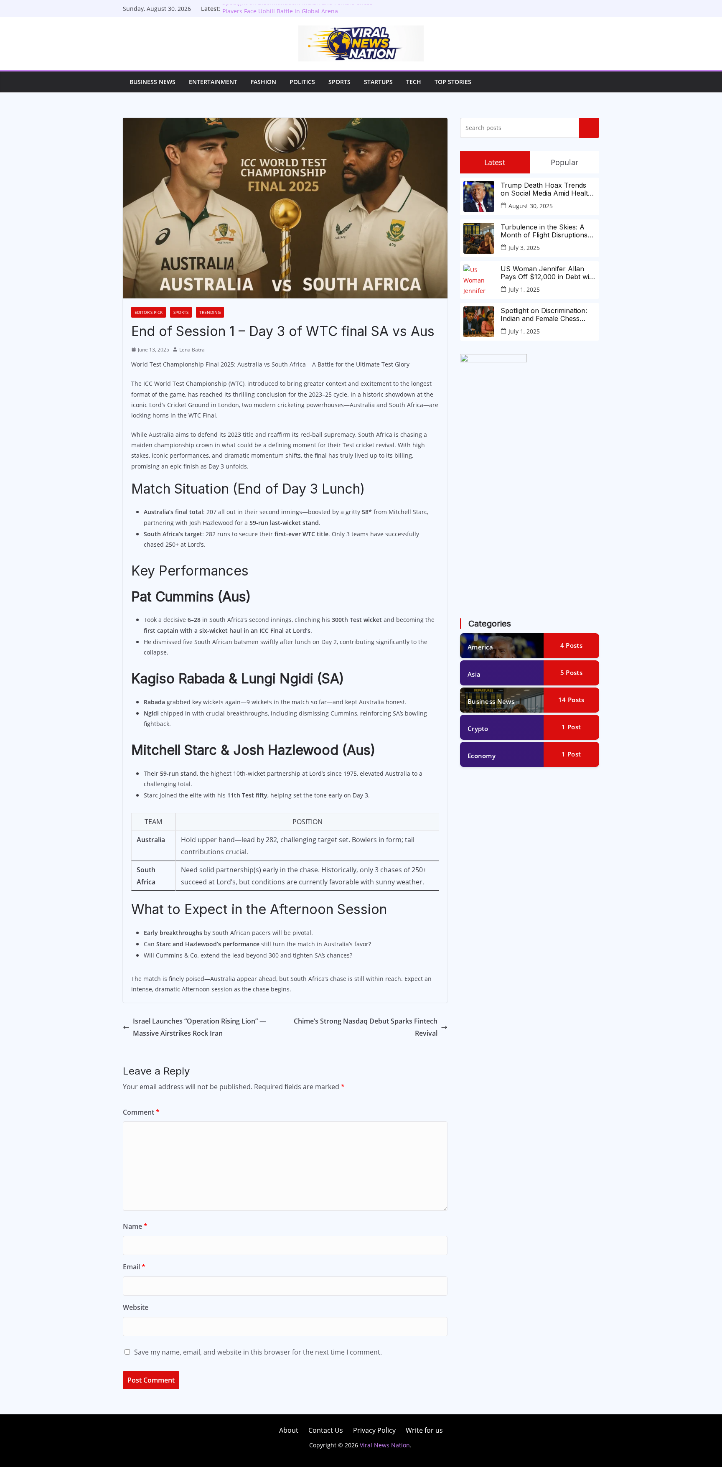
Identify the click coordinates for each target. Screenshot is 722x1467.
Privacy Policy (374, 1430)
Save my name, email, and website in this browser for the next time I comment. (258, 1352)
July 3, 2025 (524, 248)
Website (135, 1307)
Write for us (424, 1430)
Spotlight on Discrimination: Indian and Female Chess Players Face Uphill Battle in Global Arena (297, 13)
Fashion (263, 82)
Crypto (478, 728)
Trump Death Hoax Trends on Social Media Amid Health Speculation (546, 189)
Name (135, 1226)
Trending (210, 312)
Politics (302, 82)
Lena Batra (192, 349)
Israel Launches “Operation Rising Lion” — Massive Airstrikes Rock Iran (199, 1027)
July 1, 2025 (524, 289)
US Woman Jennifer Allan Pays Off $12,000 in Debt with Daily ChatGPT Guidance (548, 273)
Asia (474, 674)
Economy (482, 755)
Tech (413, 82)
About (288, 1430)
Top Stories (453, 82)
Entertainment (213, 82)
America (480, 647)
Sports (339, 82)
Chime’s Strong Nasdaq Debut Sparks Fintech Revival (365, 1027)
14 (571, 699)
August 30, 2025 (530, 206)
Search (589, 127)
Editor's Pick (149, 312)
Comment (141, 1112)
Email (134, 1266)
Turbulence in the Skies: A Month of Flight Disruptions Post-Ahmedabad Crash (544, 231)
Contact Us (325, 1430)
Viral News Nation (385, 1445)
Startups (378, 82)
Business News (152, 82)
